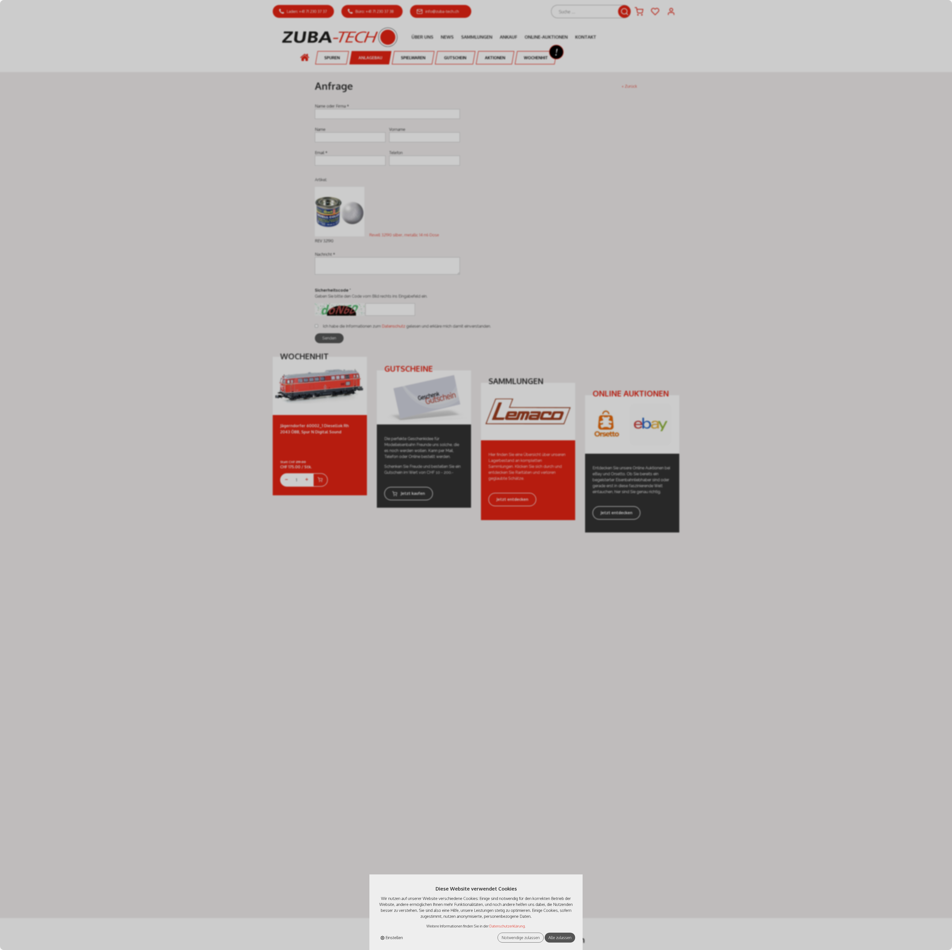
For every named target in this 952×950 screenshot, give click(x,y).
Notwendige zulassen (521, 937)
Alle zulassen (559, 937)
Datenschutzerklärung (507, 926)
